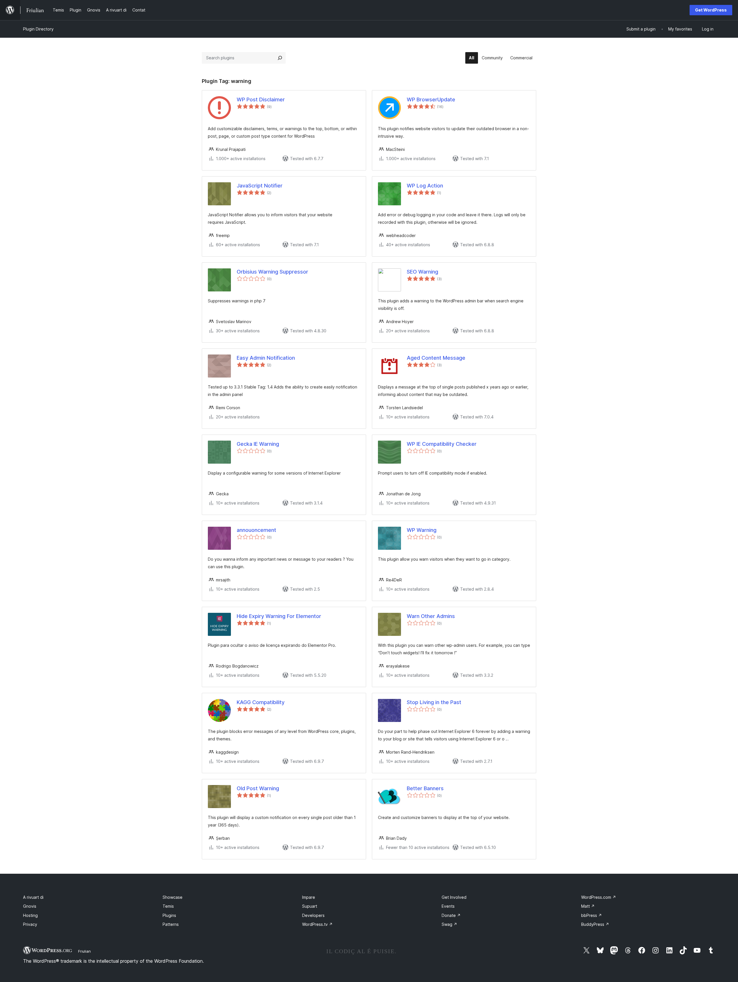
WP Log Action (425, 186)
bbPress (591, 915)
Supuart (309, 906)
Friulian (84, 951)
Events (448, 906)
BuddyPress (595, 924)
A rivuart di (33, 897)
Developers (313, 915)
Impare (308, 897)
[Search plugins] (280, 58)
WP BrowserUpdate (431, 99)
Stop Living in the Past (434, 702)
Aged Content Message (436, 358)
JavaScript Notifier (260, 186)
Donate (451, 915)
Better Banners (425, 788)
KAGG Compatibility (261, 702)
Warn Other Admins (431, 616)
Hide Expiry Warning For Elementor (279, 616)
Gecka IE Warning (258, 444)
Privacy (30, 924)
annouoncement (256, 530)
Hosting (30, 915)
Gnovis (29, 906)
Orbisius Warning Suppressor (272, 272)
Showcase (172, 897)
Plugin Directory (38, 28)
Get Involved (454, 897)
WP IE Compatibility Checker (442, 444)
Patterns (171, 924)
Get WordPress (711, 9)
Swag (449, 924)
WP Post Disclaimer (261, 99)
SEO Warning (422, 272)
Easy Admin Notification (266, 358)
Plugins (169, 915)
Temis (168, 906)
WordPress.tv (317, 924)
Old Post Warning (258, 788)
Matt (588, 906)
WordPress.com (598, 897)
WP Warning (421, 530)
